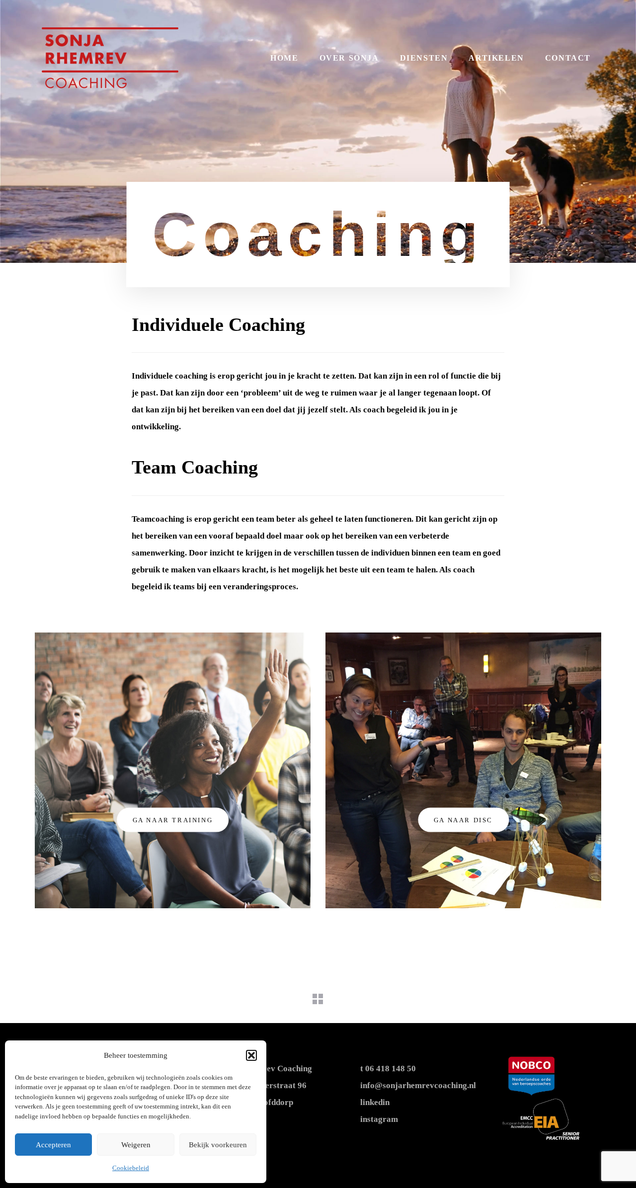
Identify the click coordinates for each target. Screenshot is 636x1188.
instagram (379, 1119)
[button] (251, 1055)
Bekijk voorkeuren (218, 1145)
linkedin (375, 1102)
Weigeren (136, 1145)
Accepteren (53, 1145)
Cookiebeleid (130, 1168)
